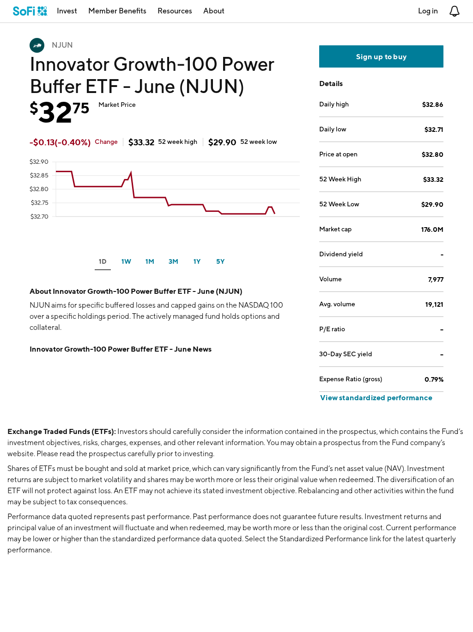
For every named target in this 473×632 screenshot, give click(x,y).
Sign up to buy (381, 56)
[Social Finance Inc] (30, 11)
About (213, 10)
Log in (428, 10)
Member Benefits (117, 10)
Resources (175, 10)
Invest (67, 10)
